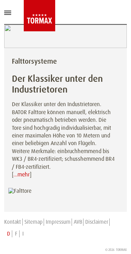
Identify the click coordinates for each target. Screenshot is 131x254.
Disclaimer (96, 222)
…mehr (21, 174)
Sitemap (33, 222)
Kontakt (12, 222)
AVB (78, 222)
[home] (29, 15)
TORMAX (121, 250)
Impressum (58, 222)
